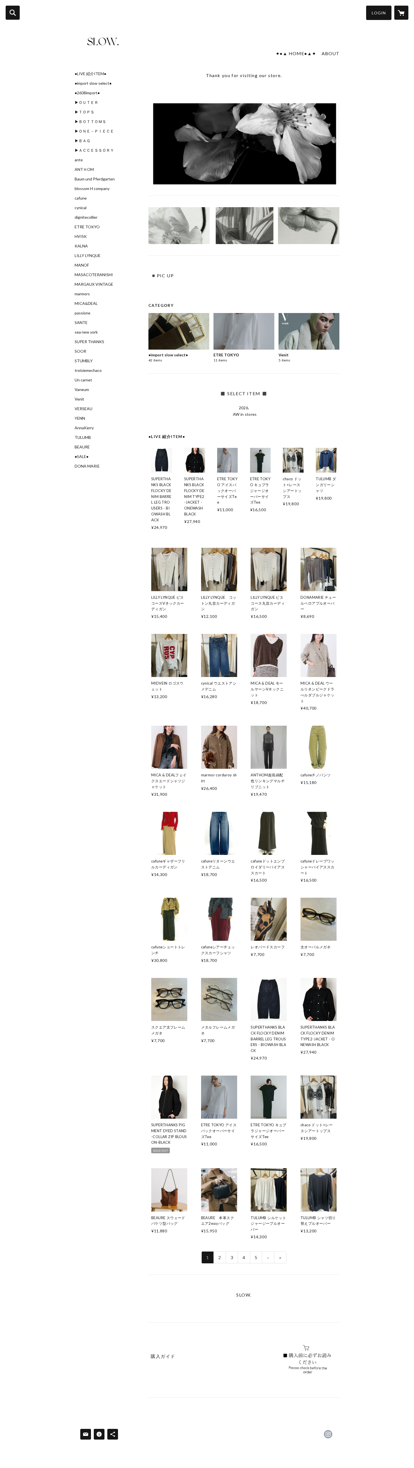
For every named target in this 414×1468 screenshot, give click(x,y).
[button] (378, 13)
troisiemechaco (88, 370)
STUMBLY (84, 361)
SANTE (81, 323)
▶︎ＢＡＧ (82, 141)
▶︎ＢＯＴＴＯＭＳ (90, 122)
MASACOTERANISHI (94, 275)
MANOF (82, 265)
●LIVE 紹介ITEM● (90, 74)
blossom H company (92, 189)
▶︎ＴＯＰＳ (84, 112)
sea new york (86, 332)
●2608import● (87, 93)
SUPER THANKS (89, 342)
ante (79, 160)
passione (82, 313)
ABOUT (330, 53)
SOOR (80, 351)
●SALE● (81, 457)
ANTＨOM (84, 169)
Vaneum (82, 390)
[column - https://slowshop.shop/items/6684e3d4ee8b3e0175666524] (306, 1360)
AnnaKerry (84, 428)
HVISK (81, 236)
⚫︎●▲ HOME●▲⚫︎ (296, 53)
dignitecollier (86, 217)
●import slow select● (93, 83)
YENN (80, 418)
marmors (82, 294)
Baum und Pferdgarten (95, 179)
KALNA (81, 246)
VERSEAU (83, 409)
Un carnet (83, 380)
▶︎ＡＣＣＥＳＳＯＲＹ (94, 150)
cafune (81, 198)
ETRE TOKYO (87, 227)
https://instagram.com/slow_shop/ (328, 1434)
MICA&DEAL (86, 303)
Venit (79, 399)
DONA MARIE (87, 466)
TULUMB (83, 437)
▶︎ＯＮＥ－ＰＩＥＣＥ (94, 131)
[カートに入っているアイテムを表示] (401, 13)
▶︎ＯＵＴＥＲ (86, 102)
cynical (80, 208)
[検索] (13, 13)
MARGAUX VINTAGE (94, 284)
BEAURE (82, 447)
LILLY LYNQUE (88, 256)
